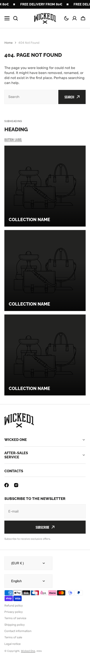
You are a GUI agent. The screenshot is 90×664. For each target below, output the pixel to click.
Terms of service (15, 618)
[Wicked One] (45, 18)
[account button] (74, 18)
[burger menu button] (7, 18)
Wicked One (28, 650)
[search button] (15, 18)
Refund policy (13, 605)
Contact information (17, 631)
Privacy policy (13, 612)
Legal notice (12, 644)
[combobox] (30, 97)
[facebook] (6, 485)
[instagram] (16, 485)
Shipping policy (14, 624)
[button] (66, 18)
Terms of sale (13, 637)
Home (8, 43)
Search (69, 96)
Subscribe (42, 527)
